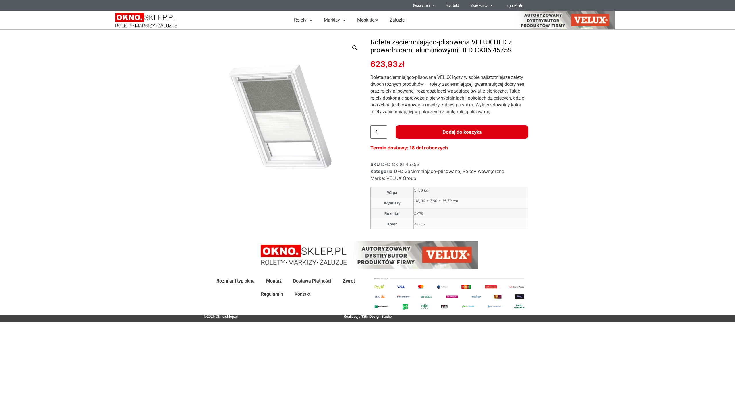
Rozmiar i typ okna (235, 281)
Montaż (274, 281)
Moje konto (479, 5)
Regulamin (421, 5)
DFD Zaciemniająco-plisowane (427, 171)
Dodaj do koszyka (462, 132)
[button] (355, 48)
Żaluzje (397, 20)
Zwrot (349, 281)
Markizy (332, 20)
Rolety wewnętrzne (483, 171)
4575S (419, 224)
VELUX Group (401, 178)
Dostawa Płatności (312, 281)
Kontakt (452, 5)
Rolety (300, 20)
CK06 (418, 213)
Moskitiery (367, 20)
